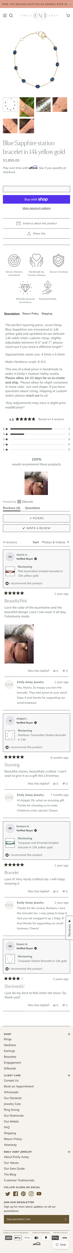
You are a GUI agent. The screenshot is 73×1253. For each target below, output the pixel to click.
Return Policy (30, 313)
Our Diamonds (14, 1115)
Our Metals (11, 1121)
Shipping (46, 313)
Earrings (9, 1051)
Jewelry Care (12, 1104)
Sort (36, 542)
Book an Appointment (19, 1086)
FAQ (7, 1127)
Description (12, 313)
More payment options (37, 208)
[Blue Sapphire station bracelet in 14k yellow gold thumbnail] (10, 104)
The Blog (10, 1174)
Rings (7, 1039)
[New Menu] (5, 16)
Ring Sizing (11, 1110)
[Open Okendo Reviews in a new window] (18, 502)
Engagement (12, 1062)
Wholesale (11, 1092)
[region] (37, 483)
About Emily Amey (16, 1157)
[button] (36, 429)
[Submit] (68, 1219)
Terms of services (41, 1233)
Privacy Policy (60, 1233)
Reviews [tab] (11, 508)
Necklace (10, 1045)
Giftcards (10, 1068)
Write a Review (45, 529)
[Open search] (11, 16)
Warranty (10, 1145)
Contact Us (11, 1080)
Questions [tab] (32, 508)
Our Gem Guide (14, 1168)
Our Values (11, 1163)
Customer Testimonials (19, 1180)
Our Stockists (13, 1098)
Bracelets (10, 1057)
